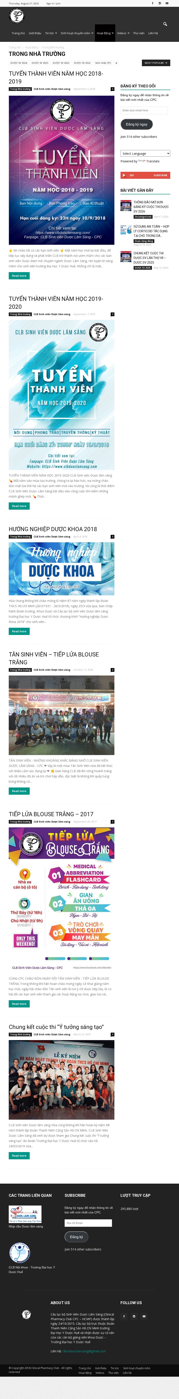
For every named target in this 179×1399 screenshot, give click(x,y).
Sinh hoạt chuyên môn (75, 33)
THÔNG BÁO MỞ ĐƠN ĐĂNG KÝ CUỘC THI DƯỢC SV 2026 (151, 206)
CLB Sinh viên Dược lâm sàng (52, 88)
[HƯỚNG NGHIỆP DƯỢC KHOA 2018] (61, 568)
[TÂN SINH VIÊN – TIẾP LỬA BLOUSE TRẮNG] (61, 715)
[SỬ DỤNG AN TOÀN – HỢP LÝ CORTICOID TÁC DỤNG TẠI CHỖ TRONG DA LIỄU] (125, 229)
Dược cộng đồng (144, 241)
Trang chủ (18, 33)
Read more (19, 275)
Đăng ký (76, 1237)
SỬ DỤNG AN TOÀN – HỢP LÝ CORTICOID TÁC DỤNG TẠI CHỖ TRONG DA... (151, 231)
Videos (121, 33)
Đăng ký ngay (136, 124)
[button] (165, 24)
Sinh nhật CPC (103, 62)
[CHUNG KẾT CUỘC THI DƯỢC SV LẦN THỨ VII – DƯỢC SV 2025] (125, 256)
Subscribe (160, 175)
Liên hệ (153, 33)
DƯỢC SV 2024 (18, 62)
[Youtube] (167, 3)
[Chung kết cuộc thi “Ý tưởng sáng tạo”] (61, 1080)
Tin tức (49, 33)
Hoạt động (103, 33)
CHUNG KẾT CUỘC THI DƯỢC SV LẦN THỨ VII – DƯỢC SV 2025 (150, 258)
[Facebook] (152, 3)
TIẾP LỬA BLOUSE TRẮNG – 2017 (51, 814)
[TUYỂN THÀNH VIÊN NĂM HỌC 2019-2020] (61, 395)
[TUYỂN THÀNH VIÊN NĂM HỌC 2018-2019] (61, 170)
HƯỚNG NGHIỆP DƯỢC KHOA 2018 (53, 529)
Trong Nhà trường (20, 88)
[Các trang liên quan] (25, 1222)
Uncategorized (143, 216)
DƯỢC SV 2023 (61, 62)
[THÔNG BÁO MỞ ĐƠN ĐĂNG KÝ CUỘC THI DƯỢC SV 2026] (125, 205)
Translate (153, 161)
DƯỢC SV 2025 (40, 62)
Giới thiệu (35, 33)
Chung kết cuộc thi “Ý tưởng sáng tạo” (56, 1027)
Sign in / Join (53, 3)
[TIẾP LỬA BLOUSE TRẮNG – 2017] (61, 900)
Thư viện (139, 33)
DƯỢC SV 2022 (82, 62)
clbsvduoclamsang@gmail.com (84, 1351)
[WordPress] (160, 3)
